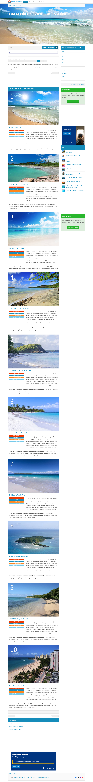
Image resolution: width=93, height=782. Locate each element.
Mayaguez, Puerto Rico (16, 248)
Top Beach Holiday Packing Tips (73, 164)
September (64, 73)
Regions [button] (35, 1)
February (64, 54)
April (63, 59)
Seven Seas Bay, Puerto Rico (18, 619)
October (63, 76)
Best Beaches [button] (42, 1)
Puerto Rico (21, 5)
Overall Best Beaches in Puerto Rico (50, 712)
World (10, 5)
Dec (45, 60)
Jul (28, 60)
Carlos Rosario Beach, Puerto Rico (20, 371)
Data (25, 777)
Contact (28, 777)
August (63, 70)
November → (55, 72)
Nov (42, 60)
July (63, 68)
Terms (32, 777)
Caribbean (15, 5)
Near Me (44, 47)
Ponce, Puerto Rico (15, 128)
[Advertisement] (33, 81)
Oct (38, 60)
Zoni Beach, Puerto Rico (17, 495)
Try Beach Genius (73, 101)
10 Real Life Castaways (71, 168)
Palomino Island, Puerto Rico (18, 557)
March (63, 56)
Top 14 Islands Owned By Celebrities (74, 177)
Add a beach (46, 777)
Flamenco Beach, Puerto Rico (19, 433)
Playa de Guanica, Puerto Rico (19, 184)
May (22, 60)
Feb (12, 60)
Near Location (51, 47)
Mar (15, 60)
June (63, 65)
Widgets (39, 777)
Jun (25, 60)
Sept (35, 60)
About (22, 777)
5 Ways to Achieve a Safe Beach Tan (74, 181)
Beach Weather (17, 777)
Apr (19, 60)
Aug (31, 60)
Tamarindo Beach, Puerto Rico (19, 308)
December (64, 81)
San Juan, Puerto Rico (16, 685)
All (56, 47)
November (64, 79)
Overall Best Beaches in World (15, 729)
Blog (30, 1)
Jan (9, 60)
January (63, 51)
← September (11, 72)
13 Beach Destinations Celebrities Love (75, 190)
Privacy (35, 777)
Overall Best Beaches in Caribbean (16, 726)
